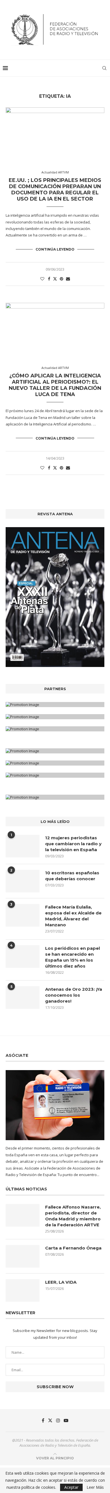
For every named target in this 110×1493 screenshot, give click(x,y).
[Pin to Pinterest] (61, 278)
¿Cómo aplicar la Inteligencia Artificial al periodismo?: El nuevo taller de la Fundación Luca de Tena (55, 385)
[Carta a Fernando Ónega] (22, 1256)
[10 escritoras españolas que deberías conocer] (22, 881)
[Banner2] (55, 716)
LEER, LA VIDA (60, 1282)
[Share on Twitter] (55, 278)
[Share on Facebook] (49, 278)
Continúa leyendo (55, 249)
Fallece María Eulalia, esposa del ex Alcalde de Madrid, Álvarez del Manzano (73, 915)
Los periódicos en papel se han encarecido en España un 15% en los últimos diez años (72, 957)
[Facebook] (43, 1420)
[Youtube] (66, 1420)
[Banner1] (55, 704)
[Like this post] (42, 278)
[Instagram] (58, 1420)
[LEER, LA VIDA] (22, 1290)
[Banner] (55, 728)
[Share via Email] (68, 278)
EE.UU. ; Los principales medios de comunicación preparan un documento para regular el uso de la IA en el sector (55, 189)
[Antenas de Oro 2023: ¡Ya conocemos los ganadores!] (22, 997)
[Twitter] (50, 1420)
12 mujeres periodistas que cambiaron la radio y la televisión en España (73, 843)
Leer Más (95, 1487)
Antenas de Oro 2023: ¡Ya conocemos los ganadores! (73, 995)
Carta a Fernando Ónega (73, 1248)
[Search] (104, 68)
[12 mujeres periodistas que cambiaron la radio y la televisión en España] (22, 846)
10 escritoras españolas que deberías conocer (72, 875)
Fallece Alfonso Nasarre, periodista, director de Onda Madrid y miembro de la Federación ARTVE (73, 1215)
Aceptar (71, 1487)
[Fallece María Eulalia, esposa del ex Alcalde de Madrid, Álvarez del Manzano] (22, 915)
